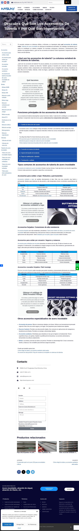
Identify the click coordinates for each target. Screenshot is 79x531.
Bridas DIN (5, 92)
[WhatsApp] (77, 265)
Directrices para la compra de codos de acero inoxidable (34, 141)
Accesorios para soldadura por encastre (29, 243)
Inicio (19, 7)
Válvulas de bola (6, 140)
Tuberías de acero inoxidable (30, 46)
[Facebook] (2, 2)
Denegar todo (20, 524)
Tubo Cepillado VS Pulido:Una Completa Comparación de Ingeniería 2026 (47, 452)
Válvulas (3, 137)
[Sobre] (29, 388)
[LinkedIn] (28, 472)
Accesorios (4, 50)
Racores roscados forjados (25, 270)
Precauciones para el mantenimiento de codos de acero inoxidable (37, 139)
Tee (23, 189)
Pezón (24, 276)
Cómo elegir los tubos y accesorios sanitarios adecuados (33, 350)
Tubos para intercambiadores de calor (6, 173)
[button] (37, 511)
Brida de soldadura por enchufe (5, 105)
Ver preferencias (32, 524)
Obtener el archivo (32, 220)
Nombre (21, 395)
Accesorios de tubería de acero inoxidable (29, 168)
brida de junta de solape (45, 195)
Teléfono (21, 401)
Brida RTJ (4, 117)
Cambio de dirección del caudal (30, 124)
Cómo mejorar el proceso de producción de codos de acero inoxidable (38, 143)
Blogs (9, 17)
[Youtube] (5, 2)
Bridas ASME (5, 87)
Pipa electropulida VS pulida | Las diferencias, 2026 (26, 452)
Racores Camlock (24, 329)
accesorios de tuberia (70, 44)
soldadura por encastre (43, 234)
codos (30, 128)
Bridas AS (4, 90)
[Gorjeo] (23, 472)
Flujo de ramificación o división (30, 156)
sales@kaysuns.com (17, 2)
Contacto (48, 9)
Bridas (3, 84)
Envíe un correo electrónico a (27, 407)
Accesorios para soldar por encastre (6, 59)
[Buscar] (10, 44)
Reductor (23, 191)
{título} (19, 528)
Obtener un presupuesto (71, 8)
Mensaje (21, 412)
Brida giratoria (6, 130)
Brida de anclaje (6, 127)
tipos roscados (55, 234)
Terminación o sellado (27, 160)
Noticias (27, 9)
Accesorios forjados (23, 230)
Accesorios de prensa (25, 324)
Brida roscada (6, 114)
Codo (22, 187)
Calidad (20, 9)
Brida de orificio (6, 124)
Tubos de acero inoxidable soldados (6, 166)
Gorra (22, 193)
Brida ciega (5, 100)
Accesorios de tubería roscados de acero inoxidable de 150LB (6, 77)
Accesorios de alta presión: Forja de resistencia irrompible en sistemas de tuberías (40, 352)
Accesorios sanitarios (25, 334)
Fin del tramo (23, 195)
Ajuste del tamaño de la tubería (30, 153)
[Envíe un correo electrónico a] (33, 472)
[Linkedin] (8, 2)
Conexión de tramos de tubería (30, 149)
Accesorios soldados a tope (26, 179)
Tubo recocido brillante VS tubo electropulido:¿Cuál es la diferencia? (68, 452)
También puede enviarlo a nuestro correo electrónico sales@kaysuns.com (30, 423)
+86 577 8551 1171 (28, 2)
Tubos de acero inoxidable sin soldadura (6, 159)
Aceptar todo (8, 524)
